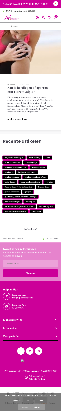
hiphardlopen (10, 182)
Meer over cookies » (31, 407)
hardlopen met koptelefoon (35, 177)
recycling (49, 182)
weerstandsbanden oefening (15, 211)
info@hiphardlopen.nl (22, 297)
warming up (30, 202)
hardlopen (9, 172)
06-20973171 (18, 307)
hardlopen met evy (12, 177)
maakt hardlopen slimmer (30, 182)
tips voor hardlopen (12, 202)
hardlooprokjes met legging (15, 167)
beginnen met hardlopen (14, 158)
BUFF (47, 158)
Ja (28, 400)
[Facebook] (21, 351)
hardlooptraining (38, 167)
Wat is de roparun (46, 206)
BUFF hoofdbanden (12, 162)
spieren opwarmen (12, 192)
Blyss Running (34, 158)
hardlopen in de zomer (27, 172)
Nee (41, 400)
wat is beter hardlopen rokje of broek (19, 206)
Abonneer (30, 273)
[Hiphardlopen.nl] (12, 17)
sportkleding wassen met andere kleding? (20, 197)
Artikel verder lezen (17, 119)
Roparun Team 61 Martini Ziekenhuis (18, 187)
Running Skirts (43, 187)
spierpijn (28, 192)
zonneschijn (36, 211)
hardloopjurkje (31, 162)
